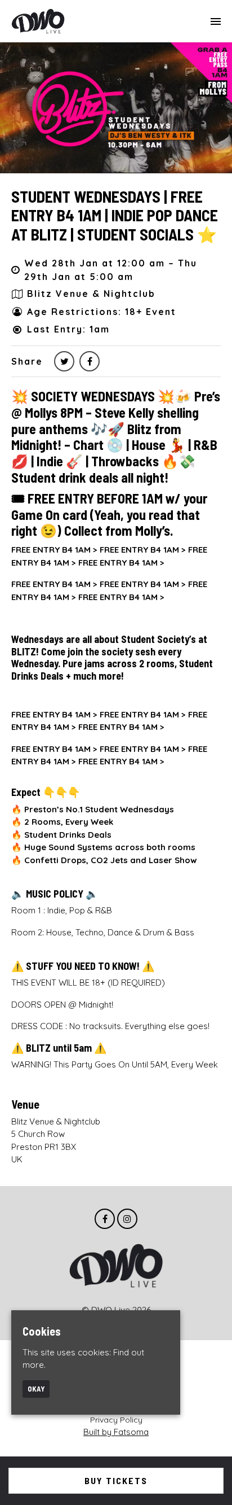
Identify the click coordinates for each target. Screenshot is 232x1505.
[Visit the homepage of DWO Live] (38, 21)
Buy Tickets (116, 1480)
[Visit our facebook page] (89, 361)
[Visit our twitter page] (64, 361)
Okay (36, 1388)
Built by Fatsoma (116, 1432)
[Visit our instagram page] (127, 1219)
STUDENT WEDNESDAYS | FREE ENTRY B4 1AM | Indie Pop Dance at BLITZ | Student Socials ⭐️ (114, 215)
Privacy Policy (116, 1420)
